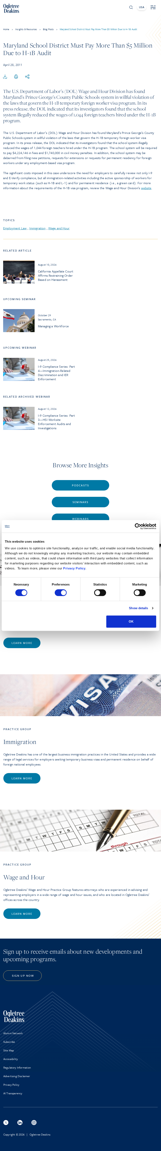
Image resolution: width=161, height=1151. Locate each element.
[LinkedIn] (19, 1122)
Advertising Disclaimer (16, 1076)
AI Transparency (12, 1093)
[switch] (61, 592)
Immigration (37, 228)
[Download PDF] (5, 77)
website (146, 188)
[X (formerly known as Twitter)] (5, 1122)
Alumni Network (13, 1033)
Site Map (8, 1050)
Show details (138, 608)
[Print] (16, 77)
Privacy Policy (74, 568)
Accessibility (10, 1059)
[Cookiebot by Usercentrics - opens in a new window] (137, 526)
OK (131, 621)
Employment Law (15, 228)
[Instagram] (33, 1122)
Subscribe (9, 1042)
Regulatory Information (17, 1067)
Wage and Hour (59, 228)
